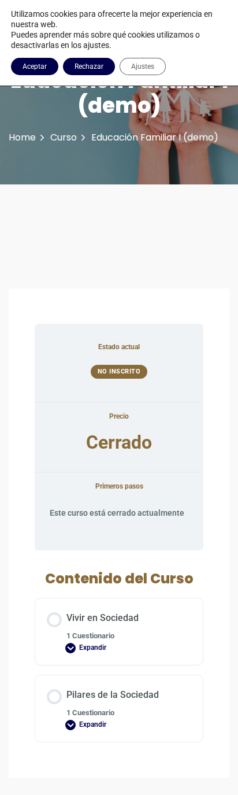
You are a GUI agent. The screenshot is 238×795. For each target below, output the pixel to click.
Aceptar (35, 66)
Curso (63, 137)
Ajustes (142, 66)
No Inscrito (119, 371)
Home (22, 137)
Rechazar (89, 66)
